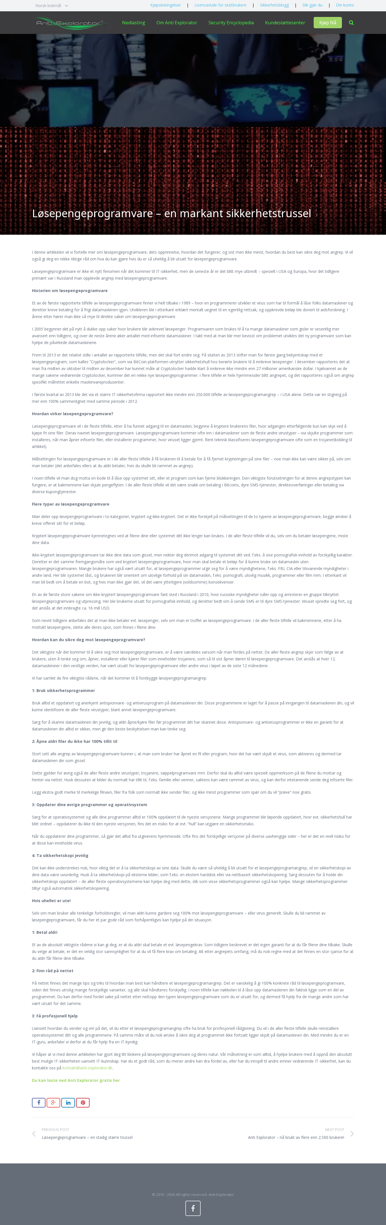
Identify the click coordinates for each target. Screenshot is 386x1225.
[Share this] (38, 1102)
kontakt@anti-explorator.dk (86, 1067)
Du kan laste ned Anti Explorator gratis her (76, 1080)
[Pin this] (83, 1102)
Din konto (345, 5)
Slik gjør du (312, 5)
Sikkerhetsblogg (274, 5)
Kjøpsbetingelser (165, 5)
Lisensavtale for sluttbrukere (220, 5)
